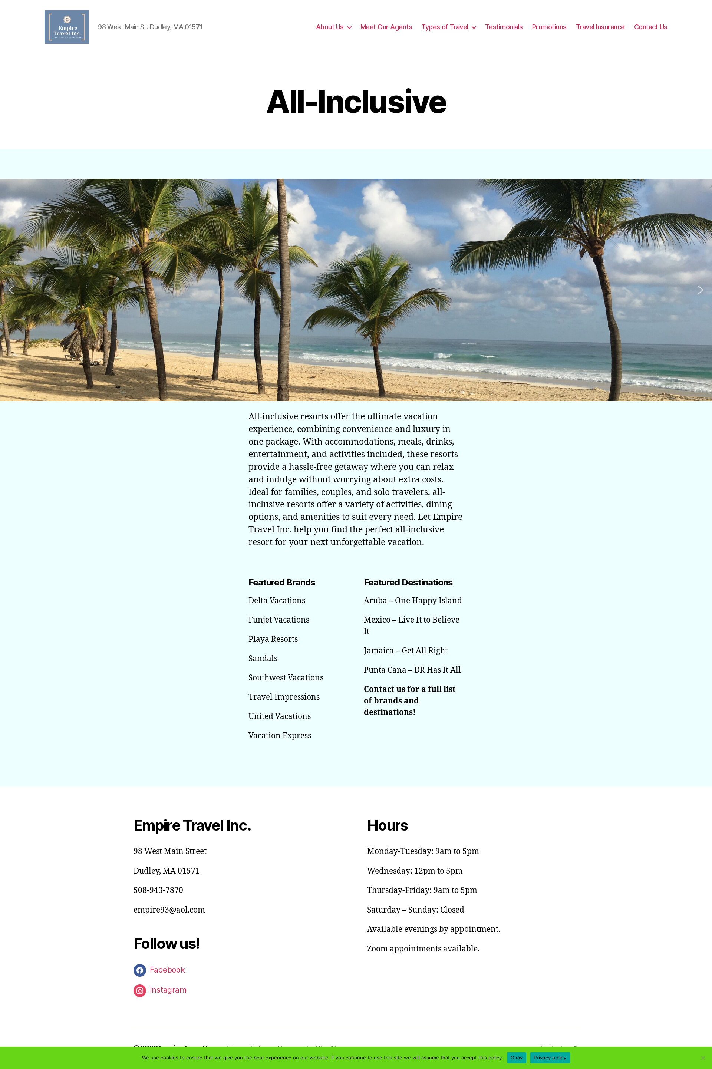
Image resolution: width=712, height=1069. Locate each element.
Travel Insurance (600, 27)
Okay (517, 1057)
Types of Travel (444, 27)
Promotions (549, 27)
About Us (330, 27)
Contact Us (651, 27)
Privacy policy (550, 1057)
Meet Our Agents (386, 27)
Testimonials (504, 27)
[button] (11, 290)
